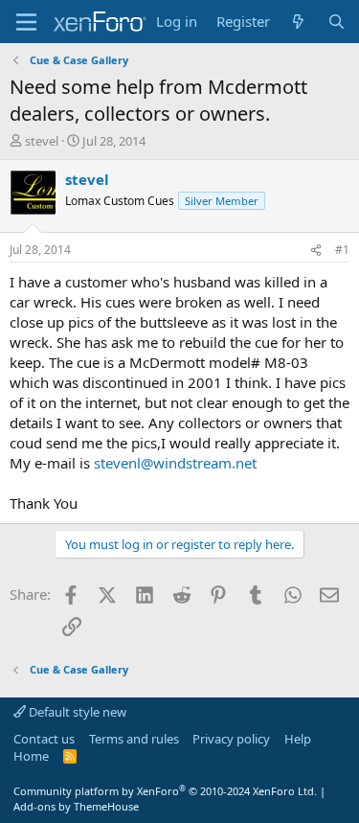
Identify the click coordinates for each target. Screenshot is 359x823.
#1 (342, 249)
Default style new (76, 711)
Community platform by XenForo (165, 791)
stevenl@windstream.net (175, 462)
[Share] (315, 251)
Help (297, 738)
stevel (41, 140)
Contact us (44, 738)
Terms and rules (134, 738)
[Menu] (26, 22)
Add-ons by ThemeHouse (76, 806)
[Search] (336, 21)
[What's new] (298, 21)
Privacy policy (231, 738)
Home (31, 756)
